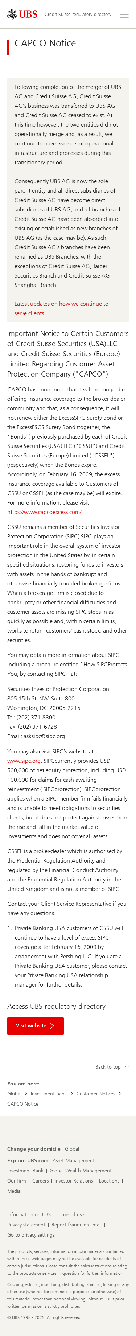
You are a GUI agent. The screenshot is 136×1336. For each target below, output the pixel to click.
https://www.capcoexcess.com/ (44, 512)
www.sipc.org (24, 760)
